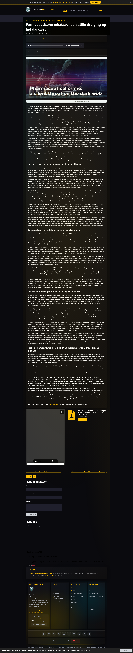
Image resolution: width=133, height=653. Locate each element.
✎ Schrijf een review (39, 624)
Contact (91, 609)
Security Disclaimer (33, 647)
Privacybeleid (60, 647)
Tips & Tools (74, 605)
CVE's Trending (77, 590)
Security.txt (42, 647)
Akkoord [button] (126, 650)
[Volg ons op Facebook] (79, 634)
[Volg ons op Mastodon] (74, 634)
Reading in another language (36, 38)
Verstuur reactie (31, 514)
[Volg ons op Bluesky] (69, 634)
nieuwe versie (49, 575)
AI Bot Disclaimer (51, 647)
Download (82, 419)
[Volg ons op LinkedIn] (54, 634)
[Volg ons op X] (59, 634)
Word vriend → (95, 2)
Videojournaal (57, 593)
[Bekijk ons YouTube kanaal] (49, 634)
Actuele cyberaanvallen (58, 597)
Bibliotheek (74, 602)
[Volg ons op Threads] (84, 634)
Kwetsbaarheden (59, 604)
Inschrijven (92, 604)
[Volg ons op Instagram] (64, 634)
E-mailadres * (29, 493)
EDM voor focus (75, 608)
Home (27, 20)
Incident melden (94, 593)
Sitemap (78, 647)
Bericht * (28, 501)
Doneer (76, 641)
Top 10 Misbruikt (77, 593)
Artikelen (55, 590)
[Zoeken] (94, 9)
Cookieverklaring (70, 647)
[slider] (46, 45)
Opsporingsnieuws (58, 606)
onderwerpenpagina (54, 404)
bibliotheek (69, 402)
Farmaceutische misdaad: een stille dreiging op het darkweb (48, 20)
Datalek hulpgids (94, 590)
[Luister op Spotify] (89, 634)
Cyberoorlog (56, 601)
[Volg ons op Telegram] (44, 634)
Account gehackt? (94, 588)
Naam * (28, 486)
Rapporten (74, 599)
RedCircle (34, 565)
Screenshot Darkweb (77, 596)
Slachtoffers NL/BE (78, 588)
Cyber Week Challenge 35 (96, 597)
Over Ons (92, 606)
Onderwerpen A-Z (94, 601)
